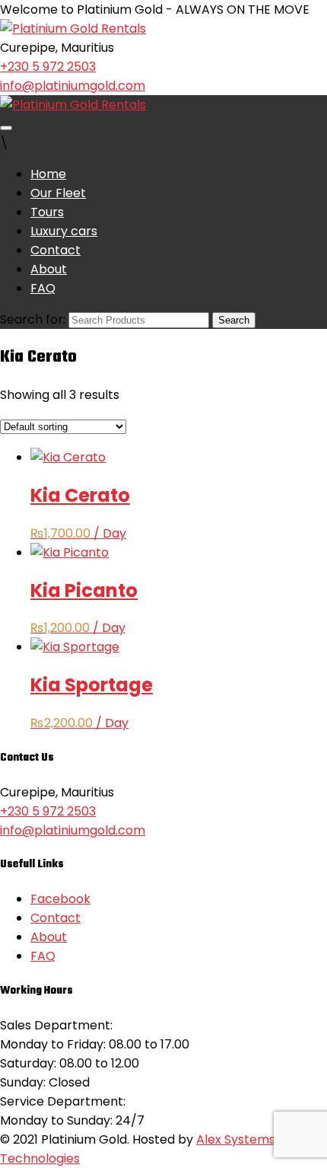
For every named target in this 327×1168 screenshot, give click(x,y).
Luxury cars (63, 231)
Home (48, 174)
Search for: (32, 319)
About (48, 269)
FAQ (43, 288)
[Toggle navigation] (6, 128)
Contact (55, 250)
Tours (47, 212)
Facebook (60, 899)
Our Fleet (58, 193)
